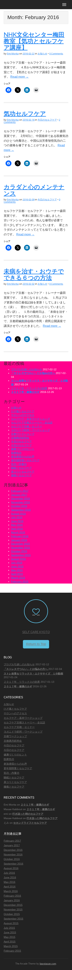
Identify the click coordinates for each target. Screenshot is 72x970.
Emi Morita (13, 53)
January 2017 (19, 494)
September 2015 (21, 555)
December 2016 (20, 498)
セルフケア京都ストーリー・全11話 (31, 422)
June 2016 (17, 521)
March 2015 (18, 577)
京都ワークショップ (22, 433)
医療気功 (16, 452)
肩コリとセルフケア (22, 471)
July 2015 (16, 562)
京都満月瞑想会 (20, 437)
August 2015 (18, 559)
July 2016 (16, 517)
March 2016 (18, 532)
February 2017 (19, 490)
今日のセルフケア (47, 119)
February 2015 (19, 581)
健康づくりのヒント (22, 449)
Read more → (19, 76)
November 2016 (20, 502)
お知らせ (42, 53)
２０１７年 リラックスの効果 (29, 388)
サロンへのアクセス (22, 415)
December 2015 (20, 543)
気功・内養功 (19, 464)
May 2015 (17, 570)
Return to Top (36, 644)
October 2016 (19, 506)
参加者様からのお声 (22, 456)
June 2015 (17, 566)
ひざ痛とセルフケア (22, 411)
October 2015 (19, 551)
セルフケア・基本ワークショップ (30, 418)
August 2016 (18, 513)
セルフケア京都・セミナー (26, 426)
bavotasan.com (48, 963)
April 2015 (17, 574)
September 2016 (21, 509)
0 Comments (56, 53)
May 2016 (17, 524)
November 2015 (20, 547)
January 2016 (19, 540)
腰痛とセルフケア (21, 475)
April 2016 (17, 528)
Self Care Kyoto (36, 632)
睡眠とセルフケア (21, 467)
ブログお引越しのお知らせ (26, 369)
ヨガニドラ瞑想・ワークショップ (30, 430)
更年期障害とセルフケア (25, 460)
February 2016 (19, 536)
